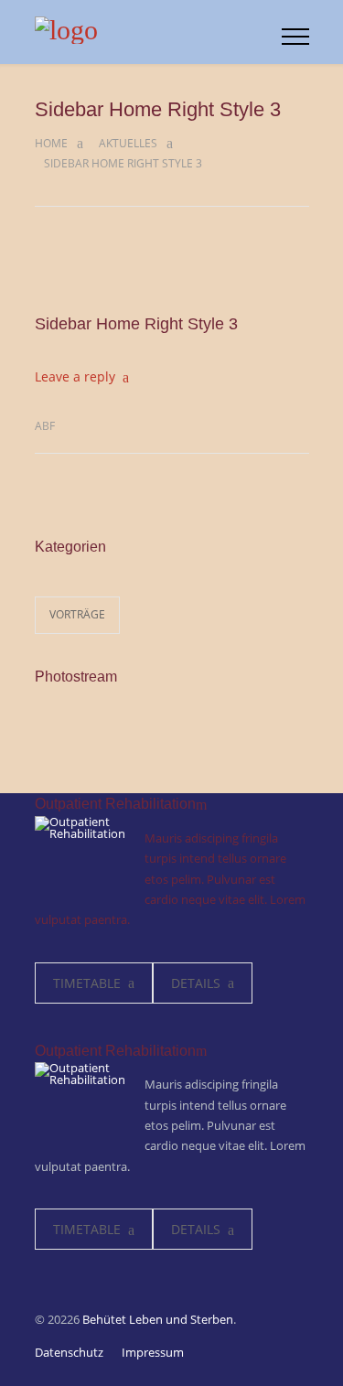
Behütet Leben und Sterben (157, 1319)
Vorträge (77, 614)
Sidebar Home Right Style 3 (136, 324)
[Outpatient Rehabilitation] (80, 862)
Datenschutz (69, 1352)
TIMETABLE (87, 983)
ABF (45, 426)
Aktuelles (128, 143)
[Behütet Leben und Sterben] (158, 32)
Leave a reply (75, 376)
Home (51, 143)
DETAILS (195, 983)
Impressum (153, 1352)
